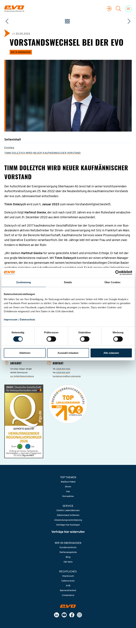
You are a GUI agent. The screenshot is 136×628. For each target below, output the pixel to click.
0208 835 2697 (63, 373)
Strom (68, 486)
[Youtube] (64, 614)
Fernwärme (68, 496)
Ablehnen (24, 352)
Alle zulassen (111, 352)
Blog (68, 557)
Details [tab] (68, 282)
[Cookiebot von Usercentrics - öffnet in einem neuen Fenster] (117, 272)
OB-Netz (68, 562)
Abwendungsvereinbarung (68, 520)
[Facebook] (71, 614)
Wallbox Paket (68, 482)
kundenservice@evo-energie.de (67, 376)
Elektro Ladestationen (68, 510)
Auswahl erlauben (68, 352)
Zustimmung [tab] (23, 282)
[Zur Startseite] (68, 606)
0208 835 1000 (63, 369)
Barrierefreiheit (68, 590)
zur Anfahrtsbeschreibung (22, 376)
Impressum (11, 319)
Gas (68, 491)
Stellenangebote (68, 552)
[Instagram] (79, 614)
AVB (68, 585)
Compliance (68, 595)
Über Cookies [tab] (112, 282)
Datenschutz (27, 319)
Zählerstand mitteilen (68, 515)
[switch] (51, 339)
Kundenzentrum (68, 547)
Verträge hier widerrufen (68, 532)
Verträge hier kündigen (68, 525)
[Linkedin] (56, 614)
